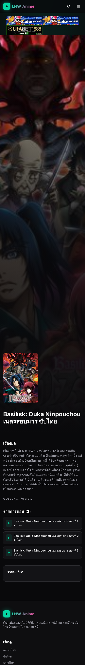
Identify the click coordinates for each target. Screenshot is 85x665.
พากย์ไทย (8, 662)
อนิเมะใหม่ (9, 650)
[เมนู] (78, 6)
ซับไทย (7, 656)
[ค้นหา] (68, 6)
